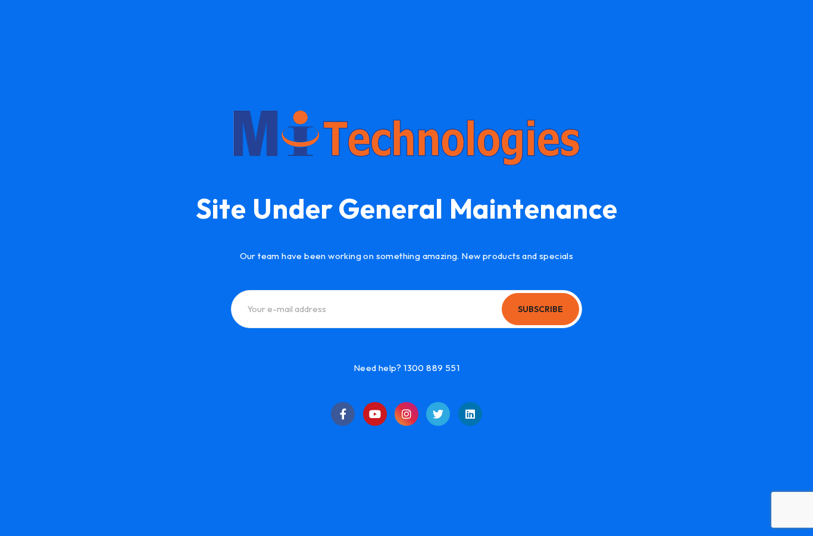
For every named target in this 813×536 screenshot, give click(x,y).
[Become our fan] (343, 414)
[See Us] (406, 414)
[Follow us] (438, 414)
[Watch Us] (375, 414)
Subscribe (540, 309)
